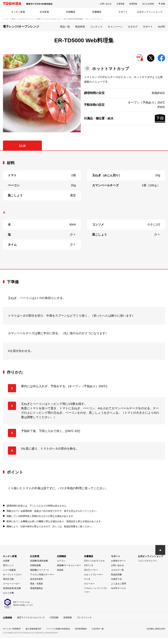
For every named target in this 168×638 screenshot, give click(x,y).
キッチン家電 (18, 12)
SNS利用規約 (81, 629)
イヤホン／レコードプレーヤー (95, 590)
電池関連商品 (36, 588)
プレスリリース (84, 617)
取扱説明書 (116, 574)
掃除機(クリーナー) (39, 570)
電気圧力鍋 (8, 579)
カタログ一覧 (117, 570)
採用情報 (133, 4)
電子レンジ (8, 565)
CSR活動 (54, 617)
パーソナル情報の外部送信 (58, 629)
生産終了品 (116, 579)
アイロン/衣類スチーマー (42, 574)
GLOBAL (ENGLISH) (156, 629)
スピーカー (89, 583)
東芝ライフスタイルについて (31, 617)
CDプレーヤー (91, 570)
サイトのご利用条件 (12, 629)
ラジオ (87, 579)
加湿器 (60, 570)
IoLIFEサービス (118, 588)
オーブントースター (12, 574)
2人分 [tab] (22, 145)
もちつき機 (8, 593)
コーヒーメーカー (11, 583)
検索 (163, 4)
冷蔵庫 (6, 561)
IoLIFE (161, 26)
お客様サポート (118, 561)
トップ (5, 19)
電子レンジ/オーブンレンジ (22, 19)
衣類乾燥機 (35, 565)
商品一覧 (65, 26)
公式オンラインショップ (149, 12)
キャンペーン (115, 26)
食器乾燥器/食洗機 (12, 588)
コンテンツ (96, 26)
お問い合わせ (106, 4)
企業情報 (120, 4)
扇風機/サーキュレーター (69, 565)
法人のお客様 (148, 4)
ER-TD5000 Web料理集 (73, 19)
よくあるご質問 (118, 583)
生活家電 (44, 12)
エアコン (61, 561)
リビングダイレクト (147, 561)
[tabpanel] (84, 209)
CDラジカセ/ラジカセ (94, 561)
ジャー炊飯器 (9, 570)
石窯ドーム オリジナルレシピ (49, 19)
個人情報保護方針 (33, 629)
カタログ (133, 26)
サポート (123, 12)
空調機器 (70, 12)
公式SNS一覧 (98, 629)
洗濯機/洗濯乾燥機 (39, 561)
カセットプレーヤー (93, 574)
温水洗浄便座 (36, 579)
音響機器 (96, 12)
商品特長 (80, 26)
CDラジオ (88, 565)
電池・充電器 (36, 583)
